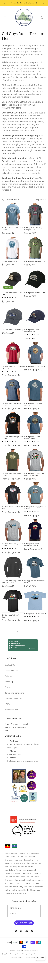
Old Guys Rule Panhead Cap (34, 293)
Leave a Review (11, 671)
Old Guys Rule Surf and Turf (34, 261)
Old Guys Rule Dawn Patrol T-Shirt (13, 508)
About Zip (9, 682)
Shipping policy (16, 957)
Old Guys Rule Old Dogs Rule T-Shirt (12, 545)
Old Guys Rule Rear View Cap (12, 330)
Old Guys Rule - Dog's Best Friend (12, 404)
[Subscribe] (37, 914)
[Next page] (30, 631)
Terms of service (40, 954)
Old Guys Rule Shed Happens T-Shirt (13, 474)
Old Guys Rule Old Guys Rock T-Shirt (12, 438)
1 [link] (17, 631)
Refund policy (15, 954)
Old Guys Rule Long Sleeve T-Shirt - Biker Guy (13, 582)
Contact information (32, 957)
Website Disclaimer (13, 698)
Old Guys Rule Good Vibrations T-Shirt (31, 545)
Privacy (8, 687)
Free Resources (11, 710)
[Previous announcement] (4, 3)
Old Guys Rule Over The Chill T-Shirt (12, 229)
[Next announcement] (43, 3)
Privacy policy (27, 954)
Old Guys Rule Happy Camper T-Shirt (35, 508)
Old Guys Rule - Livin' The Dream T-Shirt (33, 438)
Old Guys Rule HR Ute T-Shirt (35, 614)
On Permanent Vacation (11, 261)
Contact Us (10, 665)
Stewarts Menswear (22, 951)
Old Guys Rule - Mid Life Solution (33, 404)
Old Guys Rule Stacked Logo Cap (12, 294)
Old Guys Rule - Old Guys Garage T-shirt (33, 229)
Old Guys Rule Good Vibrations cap (31, 330)
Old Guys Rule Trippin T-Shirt (11, 616)
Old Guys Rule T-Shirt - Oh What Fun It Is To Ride (34, 474)
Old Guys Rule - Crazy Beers (34, 366)
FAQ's (7, 704)
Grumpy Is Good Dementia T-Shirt (35, 582)
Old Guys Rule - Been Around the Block (13, 367)
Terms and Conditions (14, 693)
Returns (8, 676)
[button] (5, 17)
